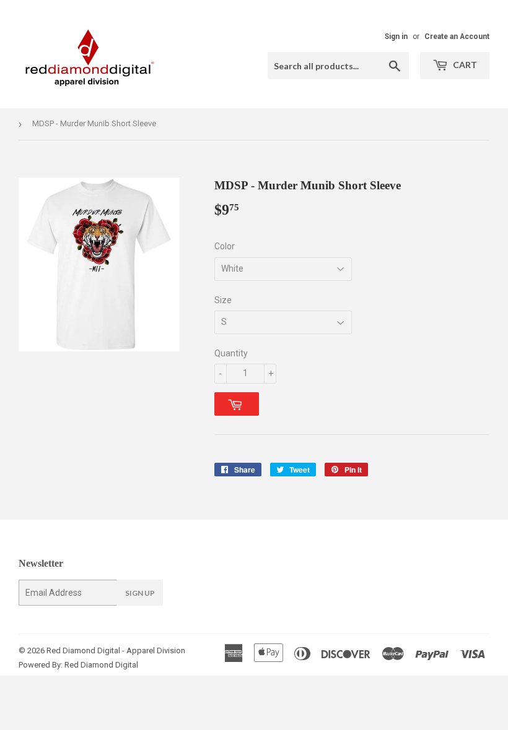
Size (223, 300)
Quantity (231, 353)
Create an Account (456, 36)
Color (224, 246)
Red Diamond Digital (100, 664)
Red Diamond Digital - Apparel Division (115, 650)
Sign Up (140, 593)
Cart (464, 64)
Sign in (396, 36)
